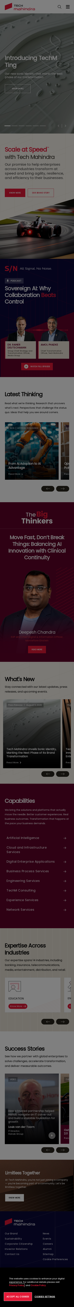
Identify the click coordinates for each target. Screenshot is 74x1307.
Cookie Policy (38, 1285)
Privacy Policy (16, 1285)
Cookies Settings (45, 1296)
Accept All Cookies (18, 1296)
